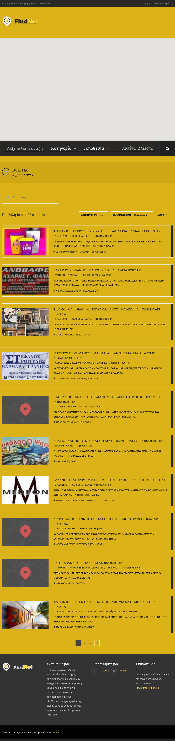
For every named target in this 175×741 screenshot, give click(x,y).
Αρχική (147, 3)
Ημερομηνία (140, 214)
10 (101, 214)
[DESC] (172, 215)
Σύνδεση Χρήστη (164, 3)
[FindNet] (24, 26)
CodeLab (56, 732)
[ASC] (167, 215)
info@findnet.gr (151, 687)
